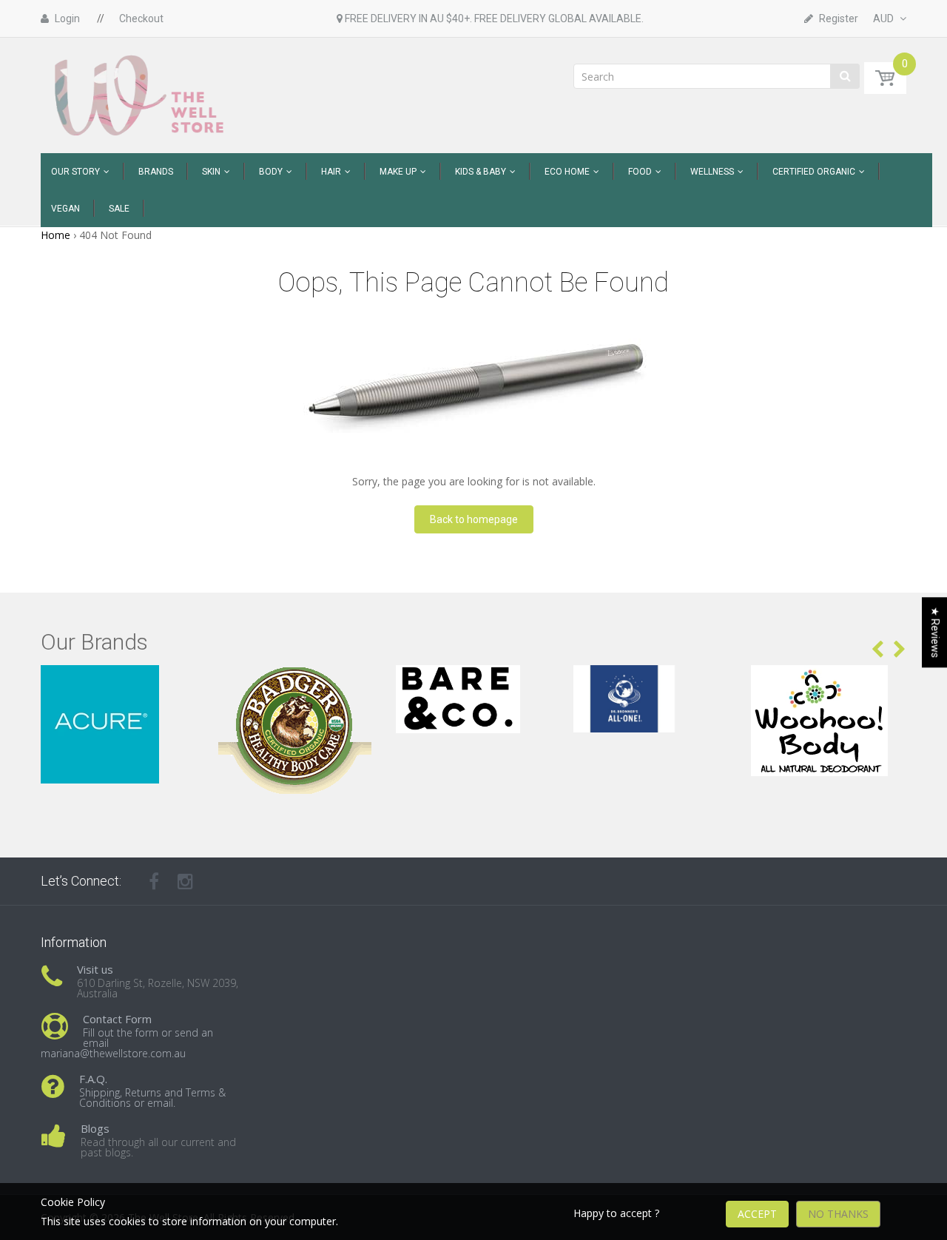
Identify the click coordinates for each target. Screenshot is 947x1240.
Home (55, 235)
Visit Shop (118, 683)
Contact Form (117, 1018)
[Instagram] (185, 881)
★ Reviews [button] (935, 632)
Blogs (95, 1128)
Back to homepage (474, 519)
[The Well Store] (141, 94)
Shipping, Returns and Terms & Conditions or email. (152, 1097)
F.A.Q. (93, 1078)
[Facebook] (153, 881)
